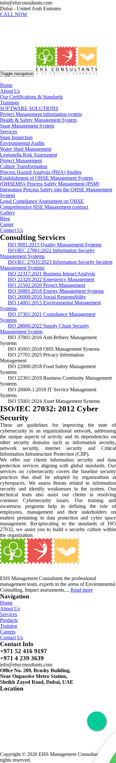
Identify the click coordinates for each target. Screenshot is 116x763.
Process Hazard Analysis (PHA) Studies (41, 172)
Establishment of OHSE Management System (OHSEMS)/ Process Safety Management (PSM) (49, 180)
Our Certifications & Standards (31, 97)
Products (9, 620)
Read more (82, 590)
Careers (7, 631)
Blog (5, 218)
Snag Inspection (16, 137)
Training (8, 626)
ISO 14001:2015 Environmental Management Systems (50, 305)
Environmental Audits (22, 143)
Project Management (21, 160)
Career (7, 224)
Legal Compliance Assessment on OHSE (42, 201)
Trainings (9, 102)
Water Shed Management (25, 149)
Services (8, 131)
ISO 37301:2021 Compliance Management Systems (47, 317)
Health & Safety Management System (38, 120)
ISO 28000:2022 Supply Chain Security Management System (44, 328)
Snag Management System (27, 126)
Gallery (7, 212)
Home (6, 85)
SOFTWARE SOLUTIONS (29, 108)
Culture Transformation (23, 166)
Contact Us (11, 230)
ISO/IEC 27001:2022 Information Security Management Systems (47, 253)
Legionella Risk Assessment (28, 154)
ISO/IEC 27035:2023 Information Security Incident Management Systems (56, 265)
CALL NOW (13, 14)
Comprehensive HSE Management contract (44, 207)
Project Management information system (41, 114)
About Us (10, 91)
